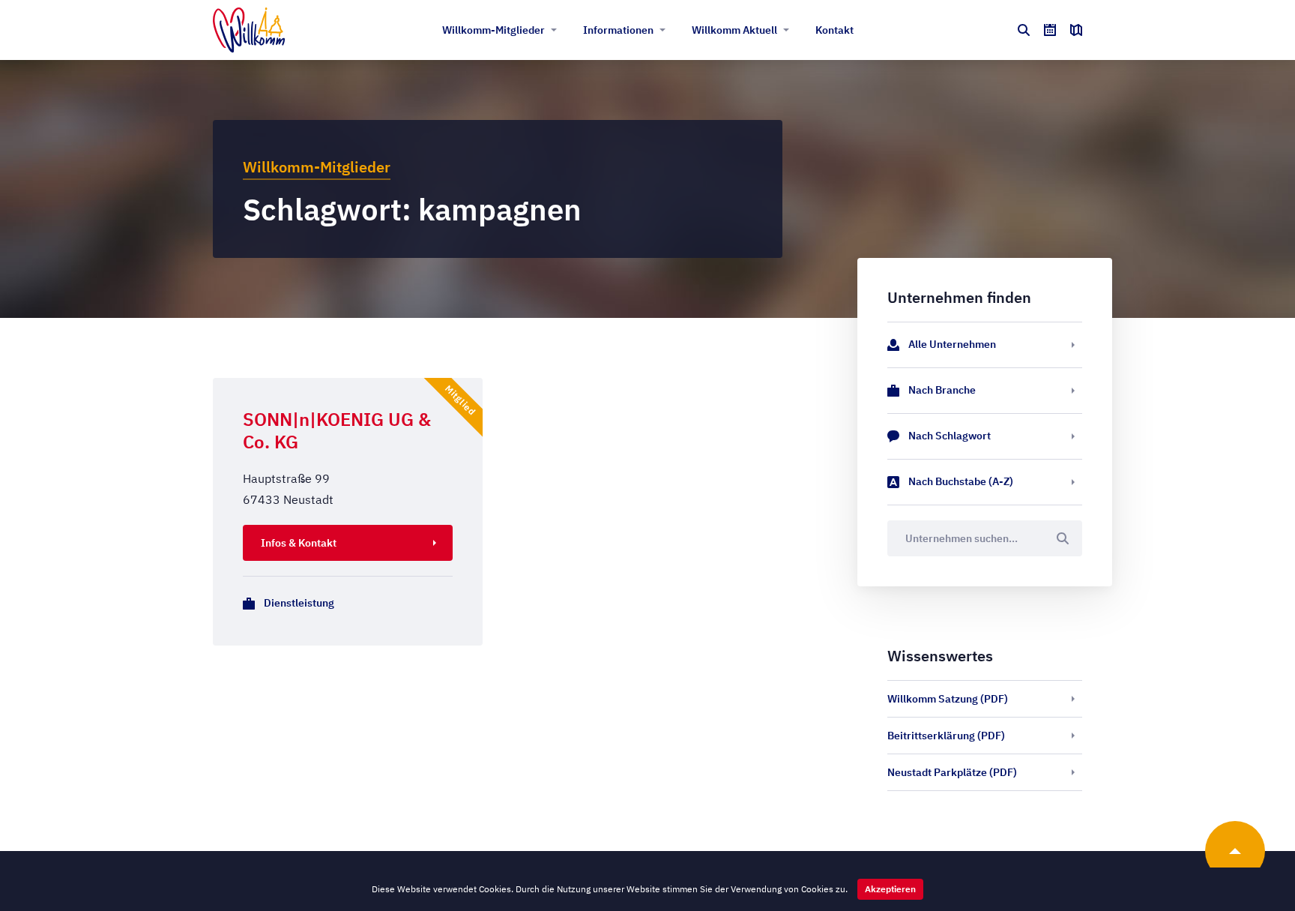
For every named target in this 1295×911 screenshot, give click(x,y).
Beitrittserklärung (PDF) (946, 735)
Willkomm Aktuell (734, 30)
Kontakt (834, 30)
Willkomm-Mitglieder (493, 30)
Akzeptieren (890, 889)
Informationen (618, 30)
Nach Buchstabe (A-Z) (960, 481)
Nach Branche (942, 390)
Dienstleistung (299, 603)
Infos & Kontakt (298, 543)
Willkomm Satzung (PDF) (947, 699)
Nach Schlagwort (949, 435)
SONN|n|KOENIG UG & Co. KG (337, 430)
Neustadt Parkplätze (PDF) (952, 772)
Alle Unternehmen (952, 344)
